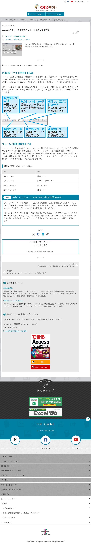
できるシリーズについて (9, 461)
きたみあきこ (8, 288)
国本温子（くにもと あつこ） (13, 300)
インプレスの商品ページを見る (16, 331)
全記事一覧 (5, 494)
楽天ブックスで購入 (41, 367)
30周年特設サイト (7, 466)
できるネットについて (83, 1)
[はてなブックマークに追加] (43, 234)
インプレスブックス (8, 518)
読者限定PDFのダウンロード (11, 470)
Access (22, 20)
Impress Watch (6, 522)
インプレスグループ (8, 508)
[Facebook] (68, 1)
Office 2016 (17, 39)
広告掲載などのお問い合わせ (11, 489)
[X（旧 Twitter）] (64, 1)
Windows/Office (11, 20)
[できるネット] (2, 20)
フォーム (27, 39)
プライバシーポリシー (9, 499)
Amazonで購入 (40, 362)
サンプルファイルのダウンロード (12, 475)
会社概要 (4, 503)
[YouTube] (72, 1)
